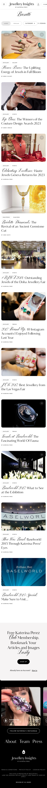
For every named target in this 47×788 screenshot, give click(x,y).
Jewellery (6, 62)
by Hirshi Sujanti (6, 76)
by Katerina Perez (7, 179)
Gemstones (6, 217)
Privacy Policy (25, 770)
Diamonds (16, 217)
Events (14, 114)
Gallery (14, 62)
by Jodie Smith (5, 235)
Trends (14, 324)
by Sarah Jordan (6, 127)
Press (37, 742)
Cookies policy (39, 770)
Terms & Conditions (9, 770)
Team (24, 742)
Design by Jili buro (23, 782)
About (11, 742)
